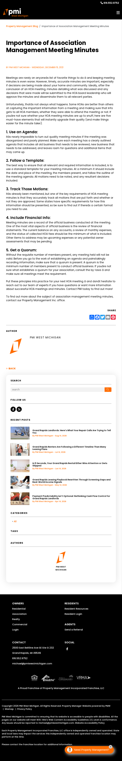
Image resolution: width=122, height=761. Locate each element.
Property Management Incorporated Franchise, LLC (73, 688)
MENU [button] (118, 13)
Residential (19, 608)
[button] (13, 409)
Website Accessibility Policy (90, 722)
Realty (16, 619)
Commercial (19, 624)
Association (19, 614)
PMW (107, 705)
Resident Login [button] (73, 614)
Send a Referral (74, 629)
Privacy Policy (24, 709)
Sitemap (9, 709)
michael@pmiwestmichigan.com (32, 663)
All (15, 521)
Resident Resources (76, 608)
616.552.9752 (111, 3)
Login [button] (15, 629)
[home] (15, 12)
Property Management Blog (22, 26)
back (12, 368)
